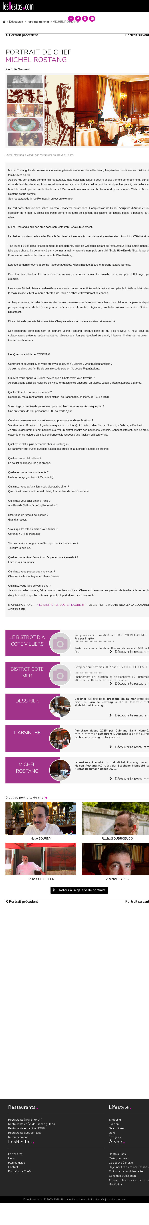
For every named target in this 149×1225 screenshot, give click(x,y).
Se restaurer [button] (111, 18)
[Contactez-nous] (92, 19)
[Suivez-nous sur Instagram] (85, 19)
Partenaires (15, 1154)
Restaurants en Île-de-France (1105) (31, 1124)
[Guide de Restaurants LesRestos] (18, 6)
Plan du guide (16, 1163)
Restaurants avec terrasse (24, 1133)
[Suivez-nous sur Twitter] (78, 19)
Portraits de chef (38, 22)
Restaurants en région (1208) (27, 1128)
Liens (11, 1158)
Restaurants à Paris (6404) (25, 1120)
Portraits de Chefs (19, 1171)
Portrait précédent (23, 35)
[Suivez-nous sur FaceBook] (71, 19)
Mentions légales (116, 1199)
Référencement (18, 1137)
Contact (13, 1167)
